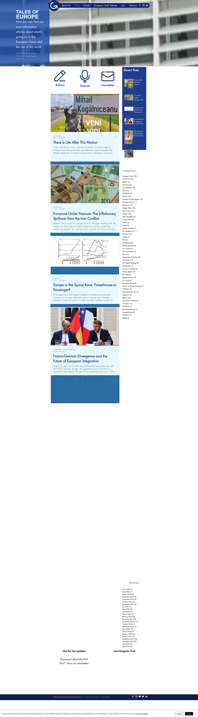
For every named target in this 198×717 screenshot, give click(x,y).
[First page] (67, 379)
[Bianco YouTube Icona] (139, 696)
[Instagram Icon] (143, 5)
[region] (60, 75)
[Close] (195, 713)
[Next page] (98, 379)
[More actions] (116, 136)
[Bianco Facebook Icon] (139, 5)
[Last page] (102, 379)
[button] (117, 86)
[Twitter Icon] (143, 696)
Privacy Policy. (143, 714)
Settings (179, 714)
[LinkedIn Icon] (147, 5)
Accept (189, 714)
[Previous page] (72, 379)
